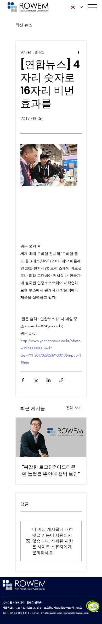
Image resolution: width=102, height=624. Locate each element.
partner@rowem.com (76, 612)
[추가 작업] (78, 52)
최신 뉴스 (23, 24)
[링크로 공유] (61, 380)
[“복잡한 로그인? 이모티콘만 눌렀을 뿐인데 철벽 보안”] (51, 437)
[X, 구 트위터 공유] (35, 380)
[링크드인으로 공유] (48, 380)
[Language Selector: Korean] (77, 7)
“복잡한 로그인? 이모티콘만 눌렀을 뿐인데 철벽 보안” (51, 470)
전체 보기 (74, 407)
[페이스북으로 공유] (22, 380)
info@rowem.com (52, 612)
